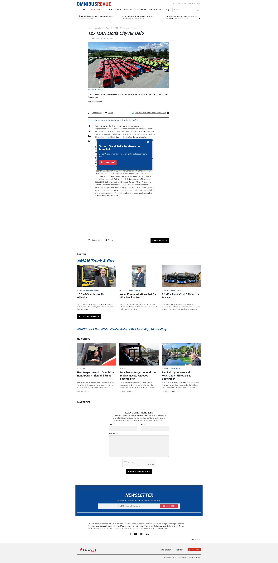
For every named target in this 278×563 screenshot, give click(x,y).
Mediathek (141, 10)
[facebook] (130, 534)
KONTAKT (191, 4)
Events (109, 10)
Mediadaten (165, 549)
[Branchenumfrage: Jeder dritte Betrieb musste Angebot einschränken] (139, 354)
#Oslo (104, 329)
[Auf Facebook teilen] (89, 126)
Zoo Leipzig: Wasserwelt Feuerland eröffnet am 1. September (176, 375)
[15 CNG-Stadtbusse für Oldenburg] (96, 276)
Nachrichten (97, 10)
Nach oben (195, 539)
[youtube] (135, 534)
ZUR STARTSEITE (159, 240)
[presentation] (199, 18)
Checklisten (155, 10)
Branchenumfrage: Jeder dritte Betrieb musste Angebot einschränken (137, 375)
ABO (198, 4)
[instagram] (141, 534)
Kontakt (179, 549)
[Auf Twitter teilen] (89, 131)
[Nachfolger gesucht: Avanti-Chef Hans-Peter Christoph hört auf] (96, 354)
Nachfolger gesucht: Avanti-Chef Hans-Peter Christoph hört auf (96, 374)
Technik (109, 28)
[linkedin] (147, 534)
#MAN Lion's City (139, 329)
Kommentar (113, 433)
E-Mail (111, 424)
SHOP (184, 4)
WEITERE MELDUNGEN (89, 316)
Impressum (167, 557)
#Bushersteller (118, 329)
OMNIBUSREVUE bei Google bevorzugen (150, 113)
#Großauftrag (158, 329)
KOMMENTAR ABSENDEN (139, 471)
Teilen (110, 113)
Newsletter (175, 4)
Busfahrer (129, 10)
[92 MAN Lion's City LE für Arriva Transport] (181, 276)
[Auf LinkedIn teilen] (89, 136)
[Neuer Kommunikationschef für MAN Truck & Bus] (139, 276)
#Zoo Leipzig (175, 368)
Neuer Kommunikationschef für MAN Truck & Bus (137, 296)
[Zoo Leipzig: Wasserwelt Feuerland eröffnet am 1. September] (181, 354)
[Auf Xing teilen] (89, 141)
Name (143, 424)
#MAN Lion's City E (177, 290)
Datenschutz (182, 557)
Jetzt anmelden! (108, 162)
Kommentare (97, 113)
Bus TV (118, 10)
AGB (174, 557)
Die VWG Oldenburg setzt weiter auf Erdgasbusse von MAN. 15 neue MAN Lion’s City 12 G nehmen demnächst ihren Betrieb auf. (95, 307)
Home (90, 28)
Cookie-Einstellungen (195, 557)
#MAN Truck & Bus (95, 260)
